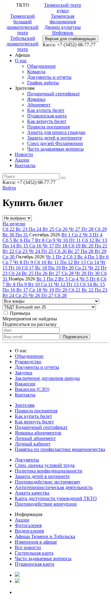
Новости (24, 154)
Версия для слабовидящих (70, 38)
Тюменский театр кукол (62, 7)
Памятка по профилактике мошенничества (60, 449)
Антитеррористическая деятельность (53, 487)
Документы (27, 459)
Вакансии (25, 383)
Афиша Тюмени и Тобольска (45, 536)
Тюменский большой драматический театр (22, 24)
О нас (21, 60)
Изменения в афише (36, 542)
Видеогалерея (29, 530)
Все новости (28, 547)
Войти (9, 187)
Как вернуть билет (46, 121)
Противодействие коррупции (46, 504)
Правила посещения (48, 126)
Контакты (25, 165)
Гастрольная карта (34, 553)
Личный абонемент (35, 438)
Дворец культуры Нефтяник (62, 30)
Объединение (41, 66)
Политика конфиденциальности (48, 470)
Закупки (23, 372)
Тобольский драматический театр (22, 44)
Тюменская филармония (63, 18)
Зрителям (25, 405)
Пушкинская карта (47, 115)
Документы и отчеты (49, 77)
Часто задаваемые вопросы (55, 148)
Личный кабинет (33, 443)
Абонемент (39, 104)
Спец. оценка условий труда (45, 465)
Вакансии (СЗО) (32, 389)
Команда (36, 71)
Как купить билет (45, 110)
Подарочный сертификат (53, 93)
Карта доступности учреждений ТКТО (56, 498)
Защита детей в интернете (54, 137)
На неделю (13, 223)
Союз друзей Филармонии (55, 143)
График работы (43, 82)
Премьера (20, 313)
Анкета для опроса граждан (56, 132)
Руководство (28, 361)
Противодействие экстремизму (47, 481)
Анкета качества (32, 492)
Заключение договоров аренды (47, 378)
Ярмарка (36, 99)
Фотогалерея (28, 525)
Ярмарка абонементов (38, 432)
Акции (22, 160)
